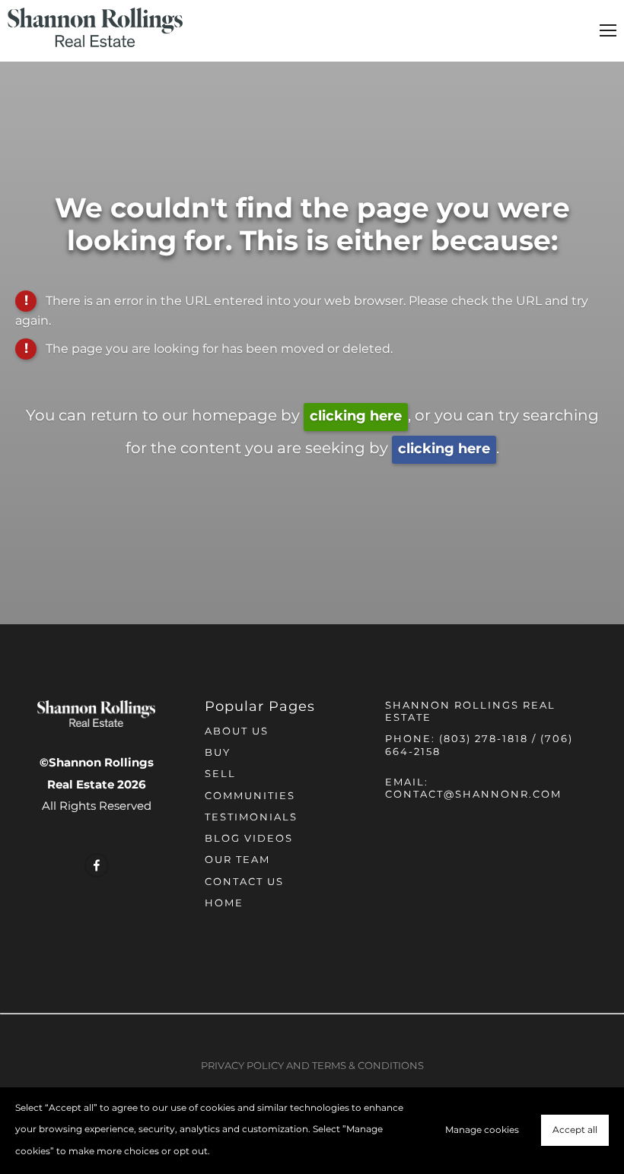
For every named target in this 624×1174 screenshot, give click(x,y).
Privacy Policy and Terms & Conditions (312, 1066)
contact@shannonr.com (473, 795)
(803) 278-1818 (483, 739)
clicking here (356, 416)
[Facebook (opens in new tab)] (96, 865)
